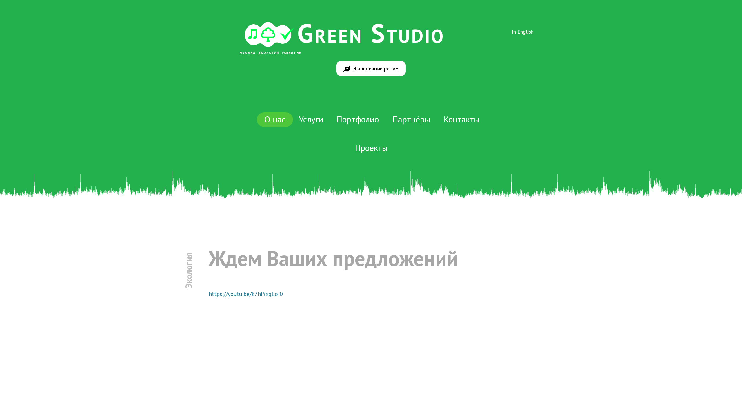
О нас (274, 119)
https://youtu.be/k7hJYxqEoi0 (246, 294)
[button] (371, 68)
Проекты (371, 147)
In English (523, 31)
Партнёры (411, 119)
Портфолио (358, 119)
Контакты (461, 119)
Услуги (311, 119)
